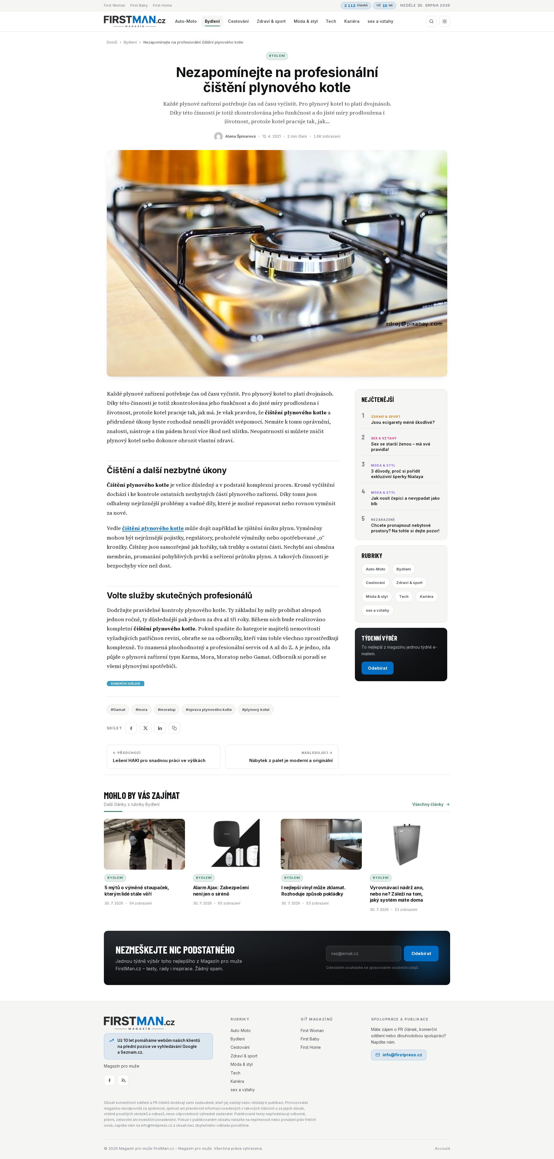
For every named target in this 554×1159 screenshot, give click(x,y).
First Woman (114, 5)
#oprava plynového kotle (209, 709)
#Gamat (118, 709)
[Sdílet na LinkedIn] (160, 728)
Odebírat (377, 668)
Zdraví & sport (271, 21)
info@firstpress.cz (402, 1054)
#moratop (166, 709)
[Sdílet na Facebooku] (131, 728)
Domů (112, 42)
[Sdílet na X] (145, 728)
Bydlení (212, 21)
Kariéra (352, 21)
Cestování (238, 21)
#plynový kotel (255, 709)
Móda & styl (306, 21)
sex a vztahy (380, 21)
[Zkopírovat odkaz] (174, 728)
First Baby (139, 5)
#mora (141, 709)
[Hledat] (431, 21)
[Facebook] (109, 1080)
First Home (162, 5)
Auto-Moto (186, 21)
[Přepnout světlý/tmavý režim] (444, 21)
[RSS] (123, 1080)
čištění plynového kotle (153, 528)
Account (442, 1148)
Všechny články (427, 804)
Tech (331, 21)
